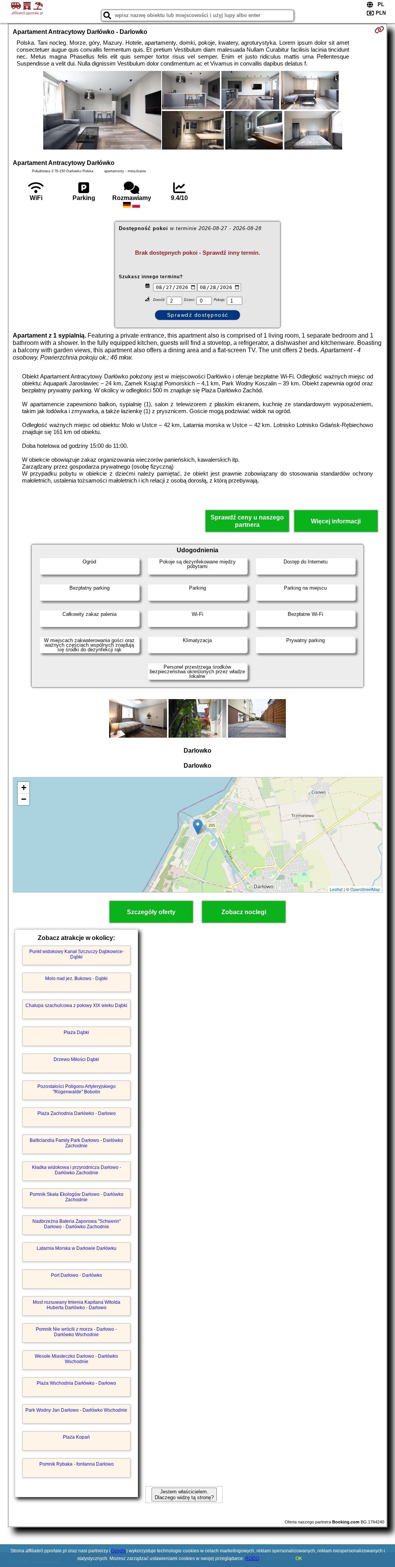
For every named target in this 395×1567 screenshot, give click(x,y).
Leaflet (336, 889)
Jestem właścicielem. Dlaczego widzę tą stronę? (184, 1494)
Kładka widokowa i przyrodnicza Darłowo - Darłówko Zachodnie (76, 1170)
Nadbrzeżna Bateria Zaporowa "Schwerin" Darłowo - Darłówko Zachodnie (76, 1224)
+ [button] (23, 787)
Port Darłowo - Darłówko (76, 1275)
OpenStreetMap (365, 889)
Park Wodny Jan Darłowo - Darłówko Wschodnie (76, 1410)
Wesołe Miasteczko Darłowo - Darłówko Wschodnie (76, 1358)
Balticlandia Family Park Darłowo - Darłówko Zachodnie (76, 1143)
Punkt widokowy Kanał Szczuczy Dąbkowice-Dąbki (76, 954)
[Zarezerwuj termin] (379, 29)
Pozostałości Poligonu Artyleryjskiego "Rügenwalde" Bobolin (76, 1089)
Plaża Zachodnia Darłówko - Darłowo (76, 1113)
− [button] (23, 799)
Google (118, 1551)
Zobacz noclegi (243, 912)
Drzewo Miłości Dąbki (76, 1059)
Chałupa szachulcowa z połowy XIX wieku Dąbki (76, 1005)
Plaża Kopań (76, 1437)
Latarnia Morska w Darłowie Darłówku (76, 1248)
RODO (252, 1558)
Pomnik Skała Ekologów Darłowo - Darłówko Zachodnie (76, 1197)
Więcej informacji (336, 521)
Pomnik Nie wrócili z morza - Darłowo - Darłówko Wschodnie (76, 1332)
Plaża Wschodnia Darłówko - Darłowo (76, 1383)
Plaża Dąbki (76, 1032)
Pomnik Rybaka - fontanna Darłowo (76, 1464)
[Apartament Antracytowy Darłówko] (102, 111)
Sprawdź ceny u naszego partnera (247, 521)
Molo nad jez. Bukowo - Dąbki (76, 978)
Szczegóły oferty (151, 912)
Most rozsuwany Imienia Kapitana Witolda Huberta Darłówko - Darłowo (76, 1305)
